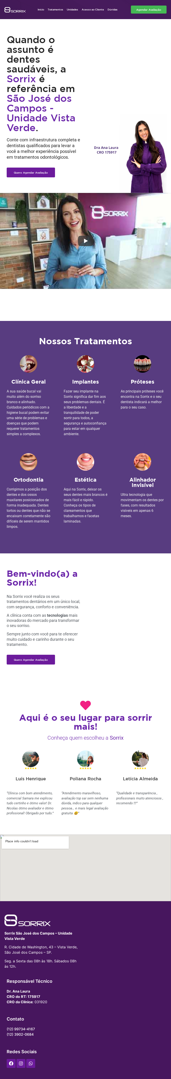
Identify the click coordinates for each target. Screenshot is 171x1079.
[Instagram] (20, 1063)
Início (41, 9)
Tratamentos (55, 9)
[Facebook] (11, 1063)
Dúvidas (113, 9)
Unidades (72, 9)
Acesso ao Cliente (93, 9)
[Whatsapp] (30, 1063)
